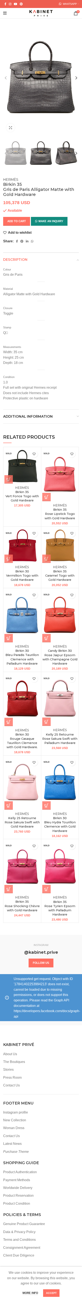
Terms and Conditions (19, 1239)
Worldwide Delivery (17, 1188)
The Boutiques (14, 1062)
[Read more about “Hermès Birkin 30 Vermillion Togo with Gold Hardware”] (8, 559)
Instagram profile (15, 1112)
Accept (51, 1293)
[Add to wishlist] (34, 454)
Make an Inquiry (50, 221)
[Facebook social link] (5, 4)
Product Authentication (20, 1172)
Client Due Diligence (18, 1255)
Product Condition (16, 1203)
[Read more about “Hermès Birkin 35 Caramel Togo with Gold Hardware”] (46, 559)
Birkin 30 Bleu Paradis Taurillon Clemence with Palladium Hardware (22, 655)
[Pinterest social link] (21, 4)
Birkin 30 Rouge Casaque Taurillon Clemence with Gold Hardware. (22, 738)
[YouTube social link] (16, 4)
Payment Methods (16, 1180)
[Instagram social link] (10, 4)
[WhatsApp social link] (32, 241)
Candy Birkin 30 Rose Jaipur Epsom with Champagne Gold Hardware (59, 655)
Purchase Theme (16, 1151)
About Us (10, 1054)
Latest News (12, 1143)
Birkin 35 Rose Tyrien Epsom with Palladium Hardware (59, 906)
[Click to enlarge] (10, 127)
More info (30, 1293)
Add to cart (16, 221)
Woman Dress (13, 1128)
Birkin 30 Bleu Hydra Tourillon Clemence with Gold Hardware (60, 822)
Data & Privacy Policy (19, 1232)
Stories (8, 1069)
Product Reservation (18, 1195)
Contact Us (11, 1085)
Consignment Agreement (21, 1247)
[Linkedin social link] (27, 241)
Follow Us (41, 962)
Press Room (12, 1077)
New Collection (14, 1120)
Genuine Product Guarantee (24, 1224)
